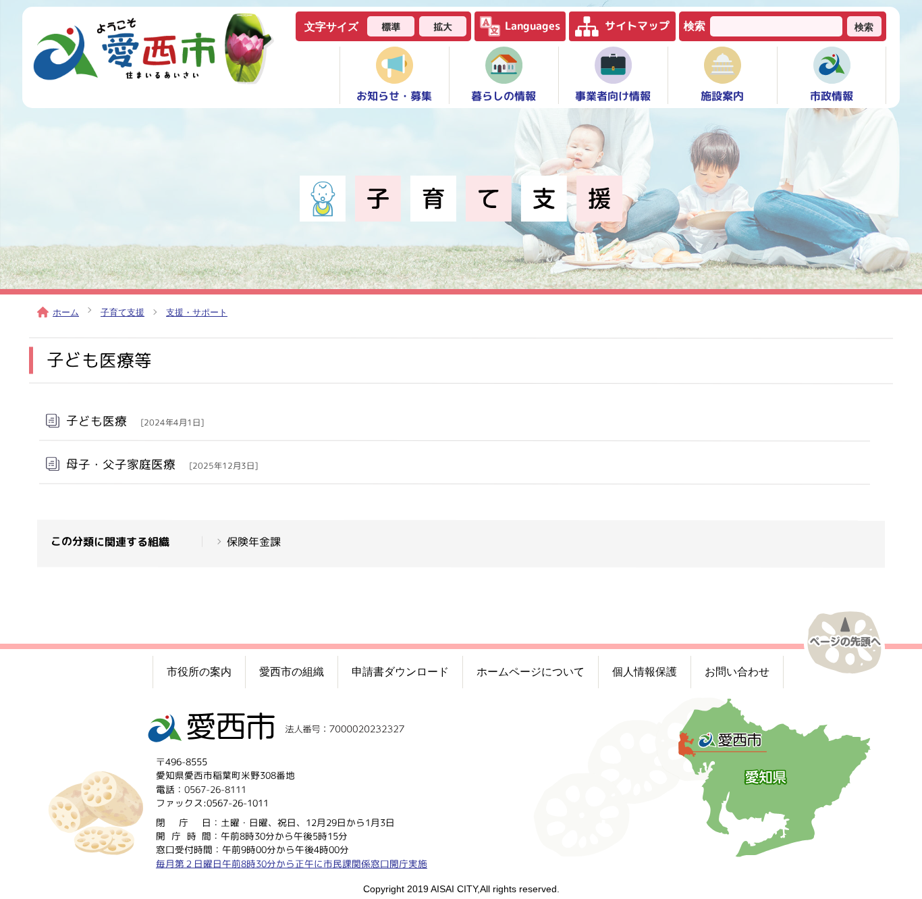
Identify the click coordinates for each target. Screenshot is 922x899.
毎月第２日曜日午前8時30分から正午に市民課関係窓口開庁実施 (291, 863)
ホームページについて (531, 671)
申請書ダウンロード (400, 671)
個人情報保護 (644, 671)
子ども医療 (135, 420)
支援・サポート (196, 312)
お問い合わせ (737, 671)
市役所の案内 (199, 671)
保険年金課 (254, 541)
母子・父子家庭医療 (162, 463)
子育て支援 (122, 312)
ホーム (66, 312)
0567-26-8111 (215, 789)
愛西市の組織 (291, 671)
